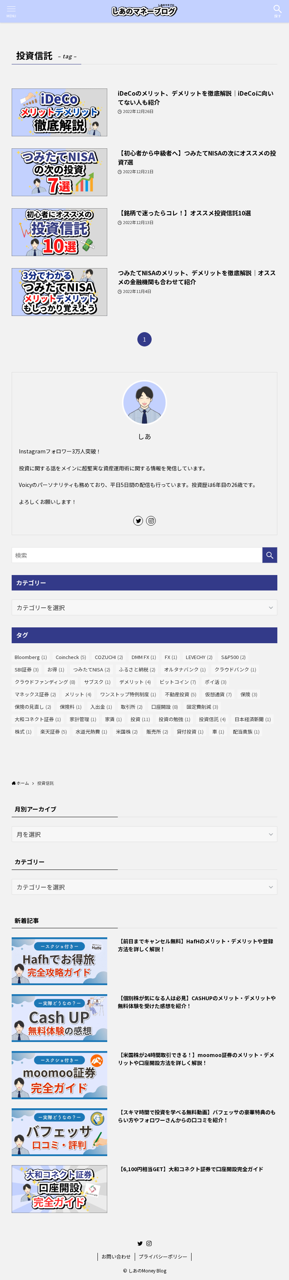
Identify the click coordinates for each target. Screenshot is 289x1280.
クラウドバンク (235, 669)
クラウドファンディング (45, 681)
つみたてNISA (91, 669)
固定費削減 (202, 706)
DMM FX (144, 657)
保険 (248, 694)
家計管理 (83, 719)
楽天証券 (53, 731)
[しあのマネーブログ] (144, 11)
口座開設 (164, 706)
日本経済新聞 (252, 719)
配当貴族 (246, 731)
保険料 (71, 706)
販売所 (157, 731)
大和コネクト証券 (38, 719)
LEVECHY (199, 657)
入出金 (101, 706)
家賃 (113, 719)
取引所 (132, 706)
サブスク (97, 681)
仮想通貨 (218, 694)
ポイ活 (216, 681)
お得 (55, 669)
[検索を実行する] (269, 555)
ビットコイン (178, 681)
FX (171, 657)
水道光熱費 (91, 731)
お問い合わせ (116, 1256)
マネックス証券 (35, 694)
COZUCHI (109, 657)
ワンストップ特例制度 (128, 694)
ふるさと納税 (137, 669)
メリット (78, 694)
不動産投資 (180, 694)
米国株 (127, 731)
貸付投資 (190, 731)
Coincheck (71, 657)
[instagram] (151, 521)
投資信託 (212, 719)
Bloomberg (31, 657)
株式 (23, 731)
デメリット (135, 681)
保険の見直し (33, 706)
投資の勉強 (174, 719)
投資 (140, 719)
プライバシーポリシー (162, 1256)
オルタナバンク (185, 669)
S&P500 (233, 657)
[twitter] (138, 521)
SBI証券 (27, 669)
